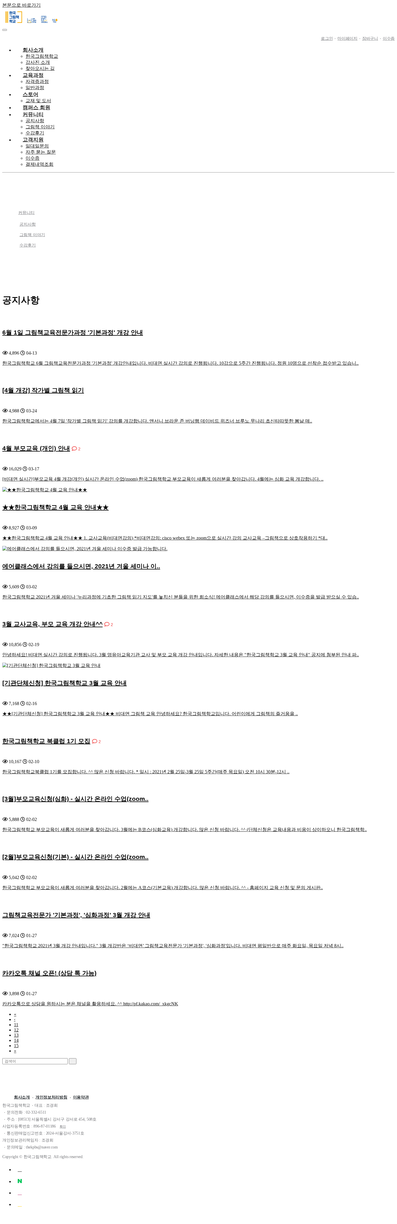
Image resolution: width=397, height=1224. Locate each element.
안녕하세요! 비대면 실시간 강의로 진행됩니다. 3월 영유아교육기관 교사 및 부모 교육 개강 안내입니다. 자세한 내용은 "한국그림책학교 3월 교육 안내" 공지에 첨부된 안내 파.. (180, 654)
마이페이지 (347, 38)
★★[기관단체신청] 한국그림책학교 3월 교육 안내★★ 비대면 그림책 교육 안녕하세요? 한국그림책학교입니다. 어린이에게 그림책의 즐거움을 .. (150, 713)
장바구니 (370, 38)
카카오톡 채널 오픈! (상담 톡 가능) (49, 973)
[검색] (72, 1061)
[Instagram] (20, 1192)
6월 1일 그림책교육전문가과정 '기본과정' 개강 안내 (72, 332)
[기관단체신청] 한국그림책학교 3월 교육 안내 (64, 683)
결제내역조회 (39, 164)
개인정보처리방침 (51, 1097)
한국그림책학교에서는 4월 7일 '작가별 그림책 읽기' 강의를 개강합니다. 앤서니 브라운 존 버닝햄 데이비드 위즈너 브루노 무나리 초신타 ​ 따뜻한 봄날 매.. (157, 420)
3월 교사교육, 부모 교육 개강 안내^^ (52, 624)
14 (16, 1040)
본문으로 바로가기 (21, 5)
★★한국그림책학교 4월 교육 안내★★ (55, 507)
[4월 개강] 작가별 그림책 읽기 (43, 390)
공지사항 (35, 120)
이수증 (389, 38)
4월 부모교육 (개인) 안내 (36, 448)
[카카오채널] (20, 1204)
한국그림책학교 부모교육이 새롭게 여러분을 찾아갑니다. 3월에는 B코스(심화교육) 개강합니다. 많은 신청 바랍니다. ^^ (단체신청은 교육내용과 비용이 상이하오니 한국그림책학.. (184, 829)
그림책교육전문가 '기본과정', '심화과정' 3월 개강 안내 (76, 915)
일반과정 (35, 87)
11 (16, 1024)
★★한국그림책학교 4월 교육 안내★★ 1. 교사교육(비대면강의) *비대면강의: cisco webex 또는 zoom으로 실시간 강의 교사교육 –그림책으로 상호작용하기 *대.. (165, 537)
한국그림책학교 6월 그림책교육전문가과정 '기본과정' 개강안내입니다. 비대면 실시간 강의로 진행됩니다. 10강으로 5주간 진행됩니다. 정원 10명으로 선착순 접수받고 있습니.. (180, 363)
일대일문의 (37, 145)
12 (16, 1029)
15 (16, 1045)
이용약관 (81, 1097)
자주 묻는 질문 (41, 152)
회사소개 (22, 1097)
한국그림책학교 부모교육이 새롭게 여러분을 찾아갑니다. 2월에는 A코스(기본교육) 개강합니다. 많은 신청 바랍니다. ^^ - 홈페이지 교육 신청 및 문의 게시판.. (162, 887)
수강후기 (35, 132)
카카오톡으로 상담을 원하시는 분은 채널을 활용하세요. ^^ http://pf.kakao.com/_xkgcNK (90, 1003)
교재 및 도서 (38, 100)
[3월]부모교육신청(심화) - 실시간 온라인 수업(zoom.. (75, 798)
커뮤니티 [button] (26, 213)
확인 (63, 1126)
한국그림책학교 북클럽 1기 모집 (46, 741)
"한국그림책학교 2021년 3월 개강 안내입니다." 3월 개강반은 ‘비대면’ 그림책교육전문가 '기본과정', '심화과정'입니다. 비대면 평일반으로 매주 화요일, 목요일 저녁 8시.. (173, 945)
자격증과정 (37, 81)
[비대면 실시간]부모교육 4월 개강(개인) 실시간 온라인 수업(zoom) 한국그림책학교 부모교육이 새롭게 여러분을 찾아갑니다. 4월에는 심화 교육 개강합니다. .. (162, 479)
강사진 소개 (38, 62)
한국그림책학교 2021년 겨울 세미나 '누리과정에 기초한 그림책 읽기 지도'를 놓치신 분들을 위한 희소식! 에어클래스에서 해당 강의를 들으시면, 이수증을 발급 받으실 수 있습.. (180, 596)
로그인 (327, 38)
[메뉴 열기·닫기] (4, 30)
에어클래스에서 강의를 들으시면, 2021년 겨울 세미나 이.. (81, 566)
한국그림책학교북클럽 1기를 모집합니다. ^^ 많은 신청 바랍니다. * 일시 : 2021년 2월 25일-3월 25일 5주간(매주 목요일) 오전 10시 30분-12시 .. (145, 771)
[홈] (204, 200)
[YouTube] (20, 1169)
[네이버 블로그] (20, 1181)
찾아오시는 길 (40, 68)
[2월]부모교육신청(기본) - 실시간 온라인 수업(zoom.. (75, 856)
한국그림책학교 (42, 56)
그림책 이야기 (40, 126)
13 (16, 1035)
